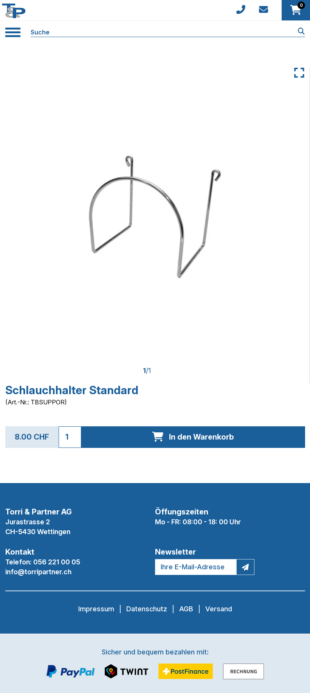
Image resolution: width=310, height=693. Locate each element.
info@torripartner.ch (38, 572)
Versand (218, 609)
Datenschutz (146, 609)
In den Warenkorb (201, 436)
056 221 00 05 (56, 562)
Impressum (96, 609)
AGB (186, 609)
